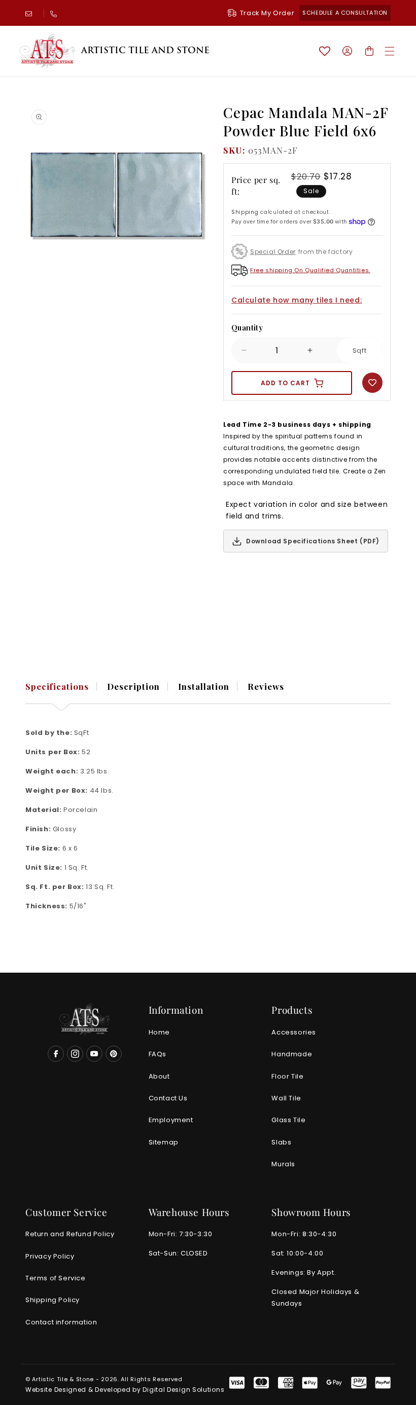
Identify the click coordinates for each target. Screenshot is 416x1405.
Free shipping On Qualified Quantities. (310, 270)
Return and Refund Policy (69, 1234)
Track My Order (267, 13)
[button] (389, 51)
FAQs (157, 1054)
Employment (171, 1120)
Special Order (273, 251)
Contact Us (168, 1098)
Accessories (293, 1032)
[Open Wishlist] (325, 51)
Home (159, 1032)
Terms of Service (55, 1278)
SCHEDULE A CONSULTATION (345, 13)
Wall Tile (286, 1098)
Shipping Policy (52, 1300)
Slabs (281, 1142)
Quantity (247, 327)
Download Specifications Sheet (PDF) (312, 541)
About (159, 1076)
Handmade (291, 1054)
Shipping (245, 212)
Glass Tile (288, 1120)
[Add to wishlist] (372, 383)
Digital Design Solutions (183, 1389)
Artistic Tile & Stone (63, 1379)
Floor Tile (287, 1076)
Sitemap (164, 1142)
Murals (283, 1164)
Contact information (61, 1322)
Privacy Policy (49, 1256)
